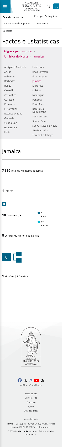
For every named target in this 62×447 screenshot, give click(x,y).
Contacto (7, 30)
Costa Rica (10, 95)
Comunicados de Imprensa (16, 23)
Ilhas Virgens (39, 76)
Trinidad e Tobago (42, 135)
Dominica (9, 104)
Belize (7, 85)
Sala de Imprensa (13, 17)
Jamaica (36, 81)
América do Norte (16, 56)
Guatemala (10, 127)
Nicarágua (38, 95)
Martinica (37, 85)
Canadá (8, 90)
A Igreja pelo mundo (18, 51)
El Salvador (10, 109)
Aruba (7, 72)
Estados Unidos (13, 113)
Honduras (38, 67)
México (36, 90)
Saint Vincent (40, 116)
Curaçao (9, 99)
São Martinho (40, 130)
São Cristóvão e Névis (44, 125)
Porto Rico (38, 104)
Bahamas (9, 76)
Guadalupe (10, 123)
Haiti (7, 132)
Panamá (37, 99)
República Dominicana (39, 110)
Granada (9, 118)
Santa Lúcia (39, 121)
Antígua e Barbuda (15, 67)
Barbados (9, 81)
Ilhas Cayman (40, 72)
